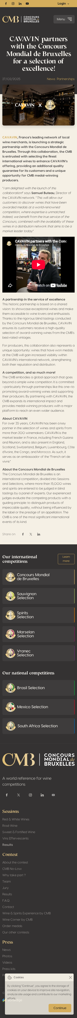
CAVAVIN (9, 137)
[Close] (70, 978)
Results (7, 844)
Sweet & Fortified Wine (18, 832)
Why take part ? (14, 875)
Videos (7, 962)
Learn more (66, 558)
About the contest (15, 862)
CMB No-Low (12, 868)
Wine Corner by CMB (17, 919)
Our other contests (15, 932)
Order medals (12, 926)
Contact (8, 907)
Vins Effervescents (15, 838)
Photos (7, 956)
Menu (61, 19)
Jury (5, 888)
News (51, 79)
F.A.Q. (6, 900)
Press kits (8, 969)
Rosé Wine (9, 825)
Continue (60, 1008)
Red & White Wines (15, 819)
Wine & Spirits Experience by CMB (26, 913)
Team (6, 881)
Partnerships (66, 79)
